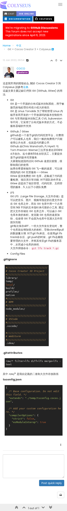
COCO (21, 68)
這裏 (25, 87)
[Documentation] (18, 19)
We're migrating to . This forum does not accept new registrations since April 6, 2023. (31, 31)
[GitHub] (43, 19)
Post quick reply (52, 483)
